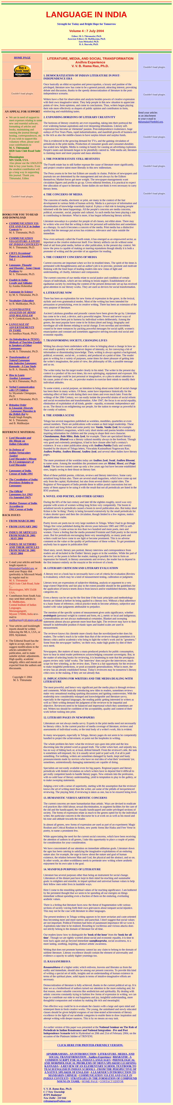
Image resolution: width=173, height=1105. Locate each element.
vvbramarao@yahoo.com (57, 1101)
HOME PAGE (90, 1081)
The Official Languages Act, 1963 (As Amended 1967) (20, 494)
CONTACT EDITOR (111, 1081)
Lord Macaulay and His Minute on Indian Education (20, 440)
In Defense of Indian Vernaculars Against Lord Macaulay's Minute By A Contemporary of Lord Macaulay (22, 457)
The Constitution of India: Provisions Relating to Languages (23, 482)
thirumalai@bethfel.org (21, 568)
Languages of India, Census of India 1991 (21, 472)
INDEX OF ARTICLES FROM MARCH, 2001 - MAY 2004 (23, 535)
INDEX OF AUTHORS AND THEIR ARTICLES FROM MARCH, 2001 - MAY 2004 (24, 549)
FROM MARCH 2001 (22, 520)
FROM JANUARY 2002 (23, 526)
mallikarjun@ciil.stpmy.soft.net (25, 620)
